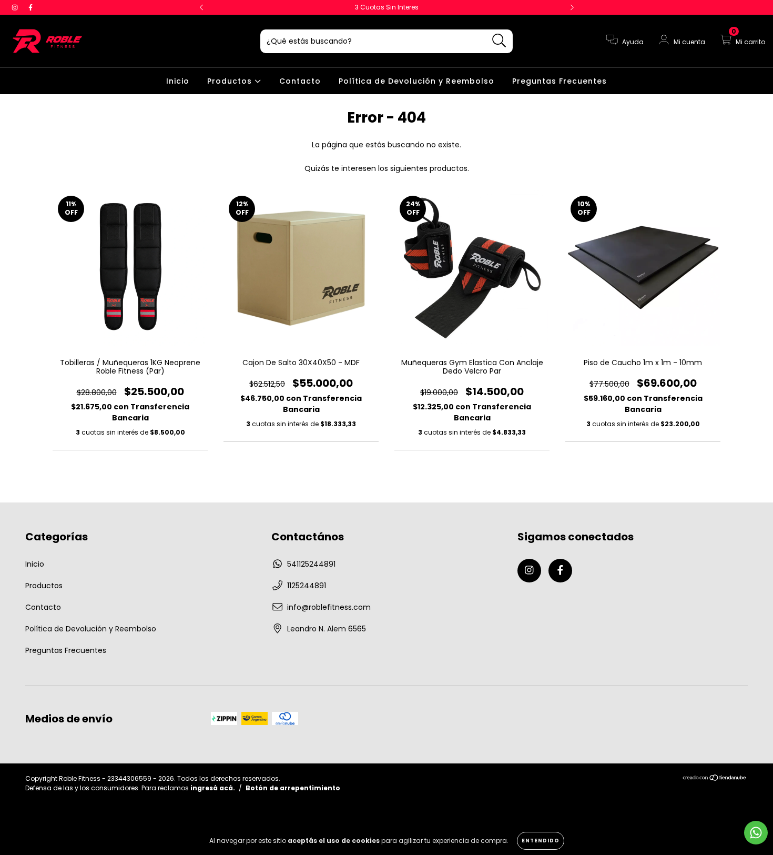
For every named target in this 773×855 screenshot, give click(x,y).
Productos (231, 81)
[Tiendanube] (715, 778)
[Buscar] (499, 40)
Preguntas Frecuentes (559, 81)
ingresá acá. (212, 787)
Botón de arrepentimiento (293, 787)
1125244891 (306, 585)
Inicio (177, 81)
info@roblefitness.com (329, 607)
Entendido (541, 840)
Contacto (300, 81)
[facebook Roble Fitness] (30, 7)
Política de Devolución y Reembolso (416, 81)
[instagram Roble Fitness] (16, 7)
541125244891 (311, 564)
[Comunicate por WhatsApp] (756, 832)
